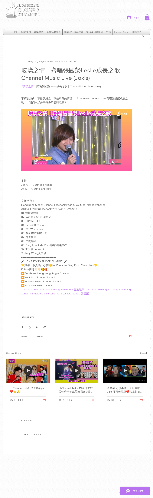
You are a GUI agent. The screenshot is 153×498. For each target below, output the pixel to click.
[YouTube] (136, 5)
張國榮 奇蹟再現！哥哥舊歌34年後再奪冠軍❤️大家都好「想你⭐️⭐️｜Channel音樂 (123, 390)
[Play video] (76, 140)
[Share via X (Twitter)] (30, 327)
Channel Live (28, 317)
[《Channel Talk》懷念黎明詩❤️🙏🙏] (28, 371)
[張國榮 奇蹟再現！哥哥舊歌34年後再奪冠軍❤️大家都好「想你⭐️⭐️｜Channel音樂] (125, 371)
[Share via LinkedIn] (37, 327)
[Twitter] (128, 5)
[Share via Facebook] (22, 327)
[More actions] (130, 61)
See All (143, 353)
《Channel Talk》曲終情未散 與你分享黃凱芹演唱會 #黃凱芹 (76, 390)
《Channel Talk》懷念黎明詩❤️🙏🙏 (27, 390)
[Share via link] (44, 327)
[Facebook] (120, 5)
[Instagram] (144, 5)
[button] (147, 17)
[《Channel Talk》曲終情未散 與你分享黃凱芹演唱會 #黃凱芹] (76, 371)
